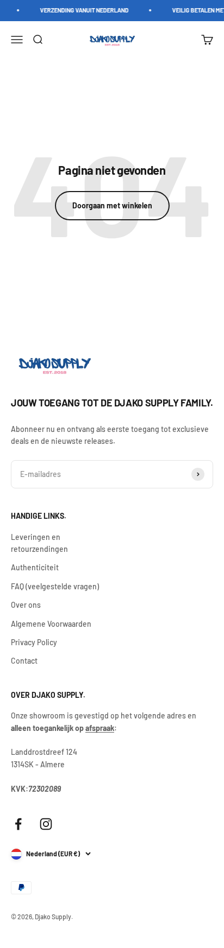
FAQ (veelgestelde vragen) (55, 586)
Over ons (26, 604)
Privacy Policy (34, 642)
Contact (24, 660)
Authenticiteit (35, 567)
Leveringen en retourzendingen (39, 542)
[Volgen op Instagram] (46, 824)
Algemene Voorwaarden (51, 623)
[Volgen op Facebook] (18, 824)
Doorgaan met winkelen (112, 205)
